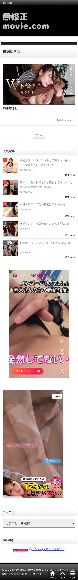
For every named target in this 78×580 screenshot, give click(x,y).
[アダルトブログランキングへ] (20, 549)
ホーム (39, 135)
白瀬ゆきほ (11, 51)
